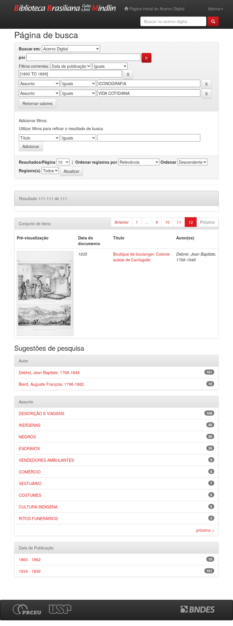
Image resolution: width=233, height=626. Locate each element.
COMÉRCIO (30, 472)
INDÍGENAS (29, 425)
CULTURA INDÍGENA (38, 507)
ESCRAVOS (29, 448)
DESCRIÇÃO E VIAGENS (41, 413)
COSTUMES (30, 495)
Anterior (122, 222)
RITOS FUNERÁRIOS (38, 518)
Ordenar (168, 162)
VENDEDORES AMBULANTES (46, 460)
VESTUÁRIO (30, 483)
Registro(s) (29, 170)
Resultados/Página (37, 162)
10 (167, 222)
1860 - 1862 (30, 559)
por (22, 57)
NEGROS (27, 437)
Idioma (214, 8)
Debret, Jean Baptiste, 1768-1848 (49, 372)
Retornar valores (37, 103)
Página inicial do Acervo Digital (156, 8)
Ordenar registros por (96, 162)
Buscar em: (30, 49)
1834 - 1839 (30, 571)
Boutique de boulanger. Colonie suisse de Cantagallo (141, 256)
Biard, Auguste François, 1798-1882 (51, 384)
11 (179, 222)
